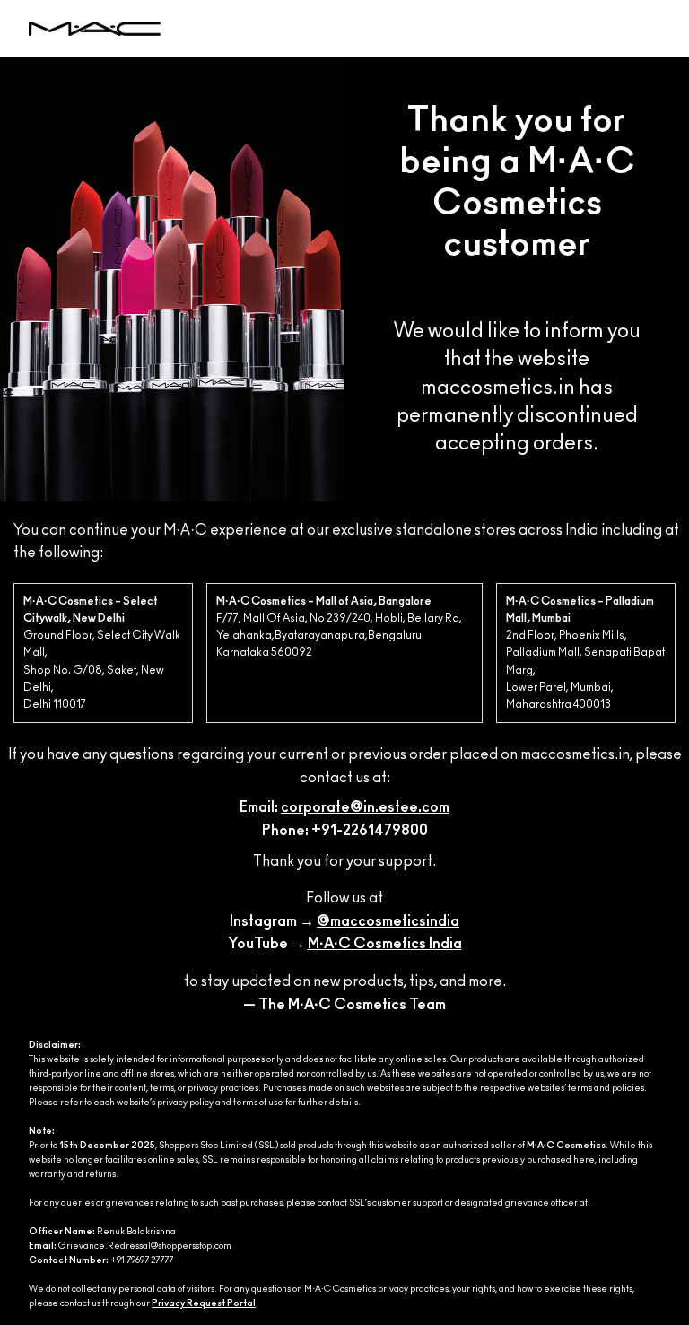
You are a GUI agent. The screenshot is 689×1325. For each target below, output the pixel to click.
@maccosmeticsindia (388, 921)
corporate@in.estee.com (365, 807)
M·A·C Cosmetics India (385, 944)
